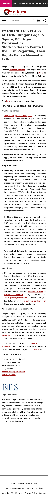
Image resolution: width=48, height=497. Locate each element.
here (8, 101)
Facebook (6, 346)
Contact (42, 493)
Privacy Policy (31, 493)
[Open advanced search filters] (38, 20)
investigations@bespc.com (15, 298)
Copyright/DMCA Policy (12, 493)
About (13, 483)
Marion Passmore (13, 295)
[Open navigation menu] (4, 20)
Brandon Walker (35, 291)
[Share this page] (44, 20)
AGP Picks (5, 4)
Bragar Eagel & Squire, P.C (18, 116)
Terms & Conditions (34, 488)
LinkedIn (33, 343)
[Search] (33, 20)
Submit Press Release (15, 488)
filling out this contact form (33, 301)
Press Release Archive (27, 483)
